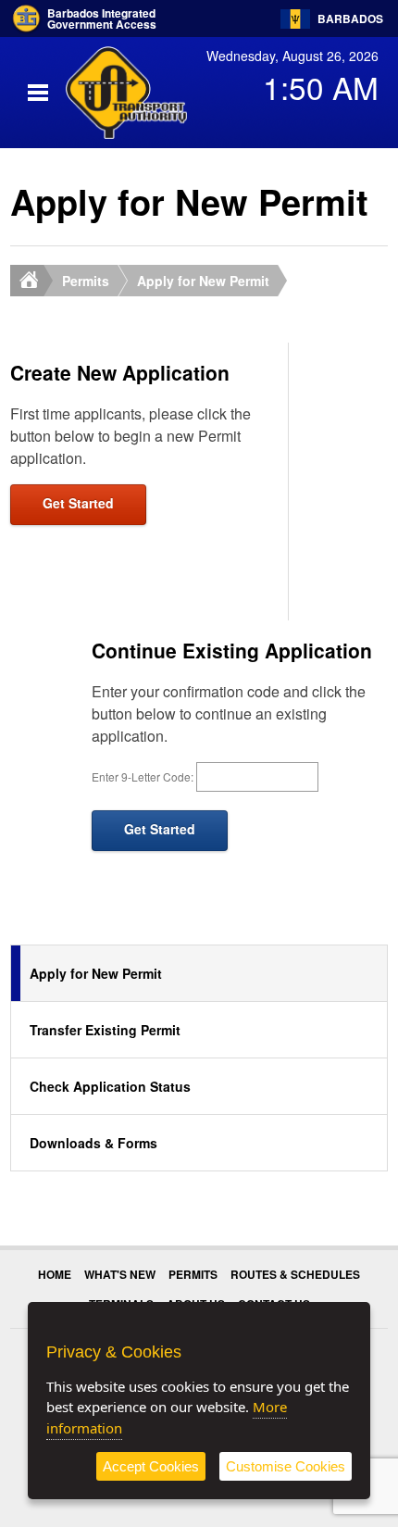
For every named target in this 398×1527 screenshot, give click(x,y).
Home (54, 1274)
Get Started (78, 503)
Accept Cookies (151, 1466)
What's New (119, 1274)
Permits (85, 280)
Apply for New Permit (203, 280)
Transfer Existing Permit (105, 1029)
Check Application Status (110, 1086)
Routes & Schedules (295, 1274)
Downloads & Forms (93, 1142)
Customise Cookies (285, 1466)
